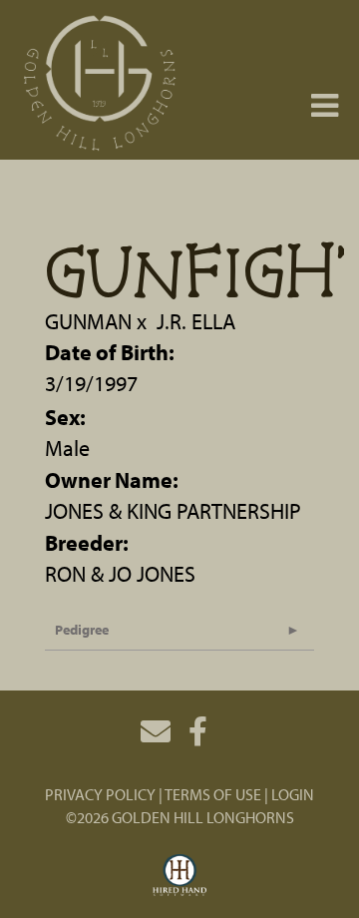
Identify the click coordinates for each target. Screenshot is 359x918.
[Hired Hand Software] (180, 876)
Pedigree (82, 630)
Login (292, 794)
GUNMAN (88, 321)
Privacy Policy (100, 794)
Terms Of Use (213, 794)
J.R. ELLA (196, 321)
